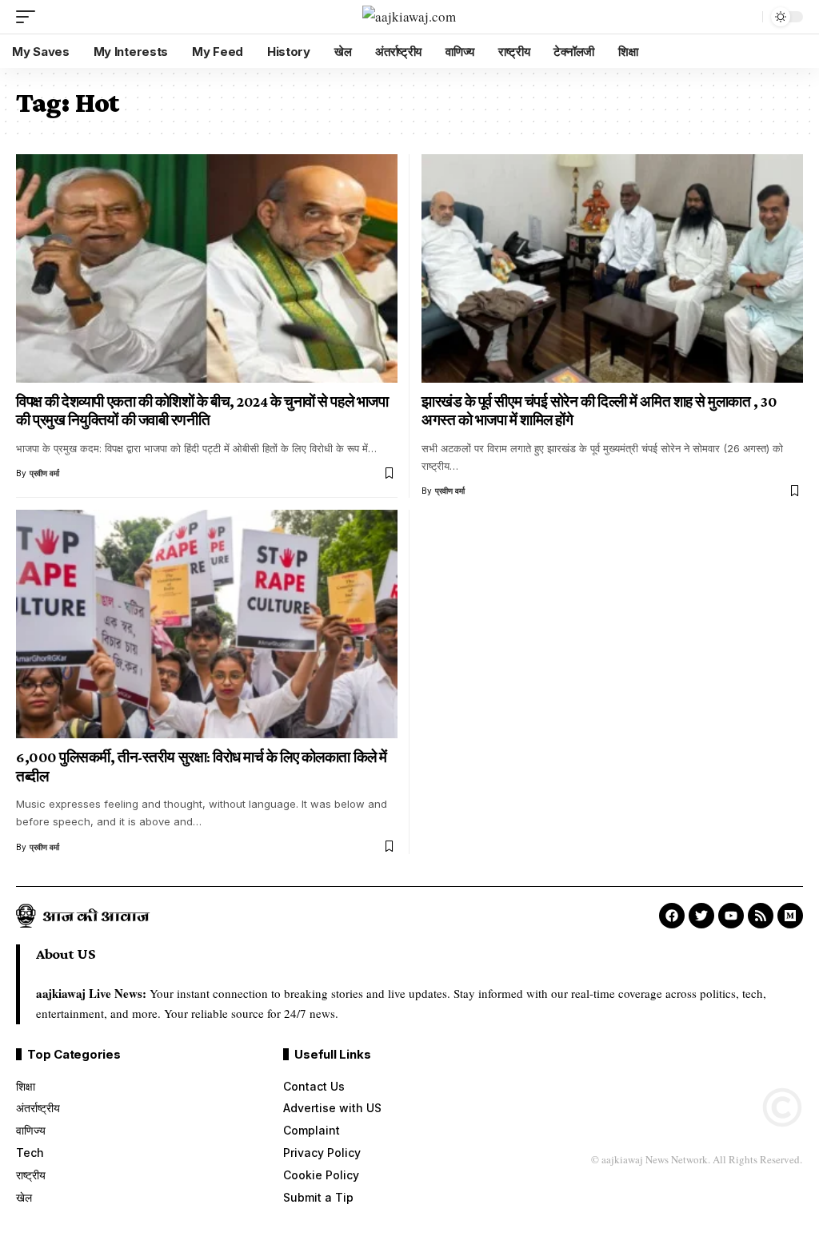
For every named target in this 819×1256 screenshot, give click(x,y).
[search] (746, 17)
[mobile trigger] (29, 16)
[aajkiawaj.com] (409, 17)
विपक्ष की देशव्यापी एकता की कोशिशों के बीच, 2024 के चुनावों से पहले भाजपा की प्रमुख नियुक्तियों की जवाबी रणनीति (202, 411)
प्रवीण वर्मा (44, 473)
